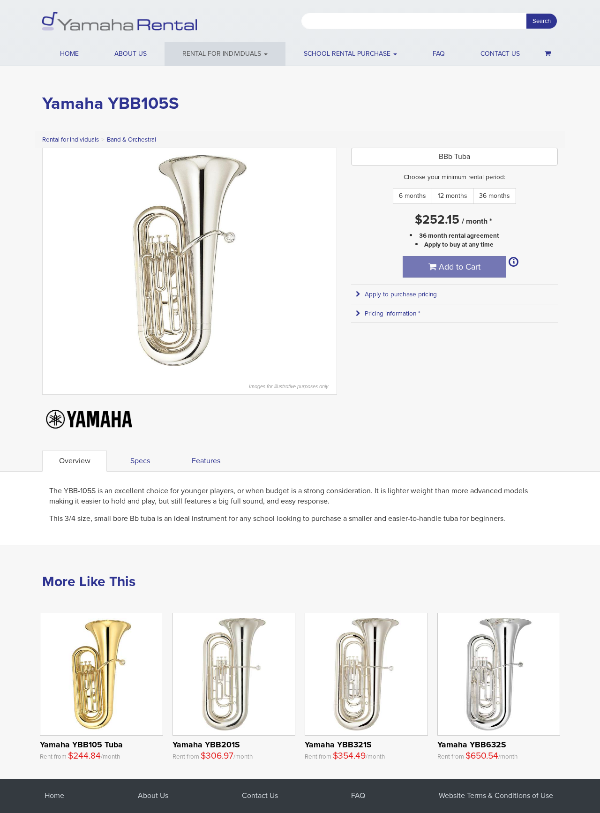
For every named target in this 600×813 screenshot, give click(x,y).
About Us (153, 795)
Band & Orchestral (131, 139)
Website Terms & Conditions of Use (496, 795)
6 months (412, 196)
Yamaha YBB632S (471, 744)
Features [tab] (206, 460)
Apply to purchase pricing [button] (401, 294)
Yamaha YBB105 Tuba (81, 744)
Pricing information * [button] (392, 313)
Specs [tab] (140, 460)
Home (69, 54)
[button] (225, 54)
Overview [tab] (74, 460)
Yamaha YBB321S (338, 744)
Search (541, 20)
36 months (494, 196)
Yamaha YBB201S (206, 744)
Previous (54, 261)
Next (325, 261)
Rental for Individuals (70, 139)
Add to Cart (458, 267)
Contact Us (260, 795)
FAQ (439, 54)
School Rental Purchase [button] (348, 54)
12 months (452, 196)
